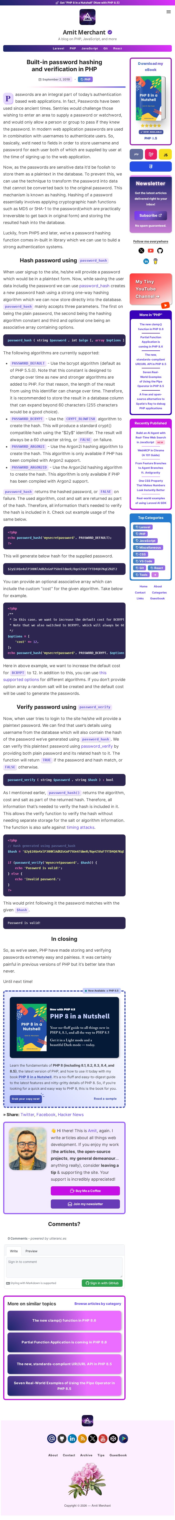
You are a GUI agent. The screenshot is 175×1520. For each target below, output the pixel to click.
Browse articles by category (98, 1303)
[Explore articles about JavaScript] (165, 154)
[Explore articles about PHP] (136, 154)
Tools (143, 574)
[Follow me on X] (141, 252)
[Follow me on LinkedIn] (146, 263)
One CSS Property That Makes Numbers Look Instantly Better (150, 485)
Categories (159, 592)
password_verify (97, 746)
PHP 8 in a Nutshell (35, 1077)
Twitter (27, 1114)
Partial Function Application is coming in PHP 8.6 (151, 342)
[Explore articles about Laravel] (151, 154)
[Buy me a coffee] (155, 263)
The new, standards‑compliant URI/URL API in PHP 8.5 (150, 359)
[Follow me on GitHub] (160, 252)
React (117, 48)
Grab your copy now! (26, 1098)
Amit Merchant (84, 32)
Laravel (58, 48)
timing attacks (80, 827)
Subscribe (148, 215)
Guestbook (157, 598)
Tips (101, 1455)
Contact (140, 592)
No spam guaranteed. (150, 225)
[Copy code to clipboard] (121, 339)
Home (143, 586)
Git (105, 48)
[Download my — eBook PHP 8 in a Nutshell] (150, 98)
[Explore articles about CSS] (151, 166)
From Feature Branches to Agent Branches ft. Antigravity (150, 468)
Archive (86, 1455)
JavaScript (90, 48)
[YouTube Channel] (151, 252)
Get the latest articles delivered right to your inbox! (151, 198)
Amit (92, 1130)
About (158, 586)
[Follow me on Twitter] (27, 1148)
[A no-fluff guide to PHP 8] (64, 1027)
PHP (73, 48)
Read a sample (105, 1098)
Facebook (46, 1114)
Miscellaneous (150, 547)
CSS (142, 554)
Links (140, 598)
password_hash (94, 285)
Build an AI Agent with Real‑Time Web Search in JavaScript (151, 437)
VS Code (145, 561)
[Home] (87, 17)
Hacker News (71, 1114)
